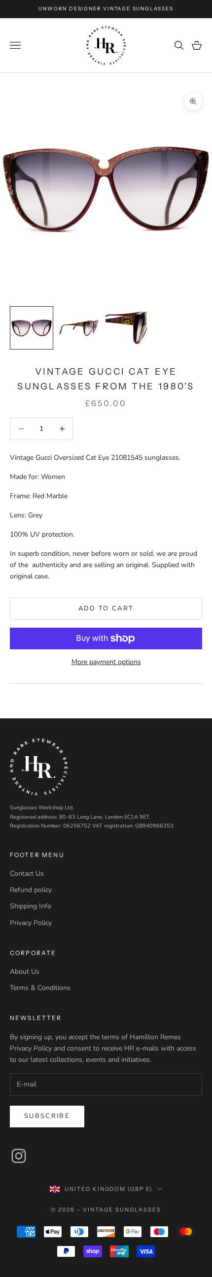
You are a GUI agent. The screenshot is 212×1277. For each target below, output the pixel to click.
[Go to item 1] (31, 328)
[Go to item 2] (79, 328)
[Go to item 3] (126, 328)
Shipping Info (30, 906)
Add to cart (106, 608)
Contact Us (27, 873)
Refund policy (31, 889)
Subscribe (47, 1116)
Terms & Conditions (40, 987)
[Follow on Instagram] (19, 1156)
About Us (24, 971)
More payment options (106, 662)
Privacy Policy (31, 922)
